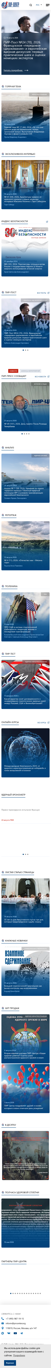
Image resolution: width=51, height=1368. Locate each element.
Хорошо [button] (10, 1363)
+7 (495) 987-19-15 (15, 1318)
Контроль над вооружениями (35, 300)
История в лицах (40, 384)
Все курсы (42, 722)
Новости (13, 371)
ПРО (45, 594)
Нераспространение (39, 94)
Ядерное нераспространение (36, 662)
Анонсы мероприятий (30, 371)
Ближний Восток (40, 162)
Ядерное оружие (40, 456)
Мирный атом (40, 229)
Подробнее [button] (19, 1355)
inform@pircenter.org (16, 1323)
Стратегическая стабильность (35, 949)
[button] (23, 350)
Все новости (40, 376)
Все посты (41, 293)
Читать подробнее (13, 70)
